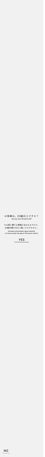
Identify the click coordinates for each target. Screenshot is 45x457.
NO (6, 450)
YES (22, 239)
